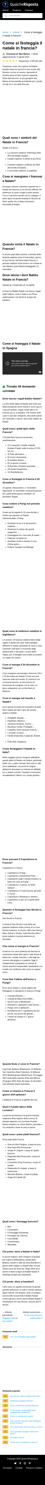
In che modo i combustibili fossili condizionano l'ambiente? (23, 1411)
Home (5, 32)
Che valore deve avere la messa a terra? (26, 1427)
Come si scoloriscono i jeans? (22, 1416)
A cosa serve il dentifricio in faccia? (24, 1442)
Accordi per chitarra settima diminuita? (25, 1396)
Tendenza (16, 10)
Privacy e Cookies (34, 1468)
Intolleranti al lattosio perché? (21, 1401)
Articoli (5, 10)
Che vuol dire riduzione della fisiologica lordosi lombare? (25, 1422)
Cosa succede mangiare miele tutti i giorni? (24, 1433)
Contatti (19, 1468)
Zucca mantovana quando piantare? (24, 1406)
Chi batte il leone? (17, 1438)
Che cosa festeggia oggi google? (23, 1337)
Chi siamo (7, 1468)
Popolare (29, 10)
